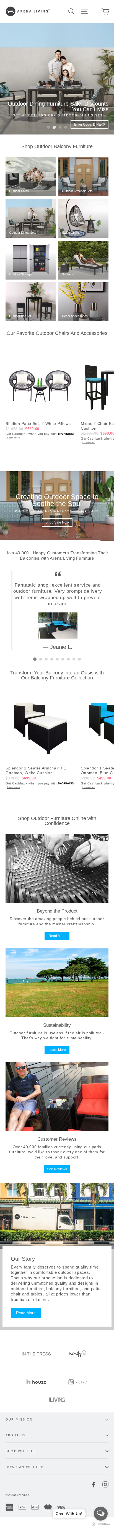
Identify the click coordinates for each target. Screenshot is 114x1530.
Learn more (13, 438)
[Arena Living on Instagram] (105, 1484)
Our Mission (19, 1419)
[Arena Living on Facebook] (94, 1484)
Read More (57, 936)
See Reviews (57, 1169)
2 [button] (54, 127)
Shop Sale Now (57, 518)
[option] (57, 78)
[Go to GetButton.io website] (101, 1524)
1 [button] (48, 127)
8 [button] (73, 659)
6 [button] (62, 659)
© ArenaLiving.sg (17, 1494)
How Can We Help (24, 1467)
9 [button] (79, 659)
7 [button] (68, 659)
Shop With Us (20, 1451)
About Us (16, 1435)
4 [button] (65, 127)
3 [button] (60, 127)
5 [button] (57, 659)
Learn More (57, 1050)
